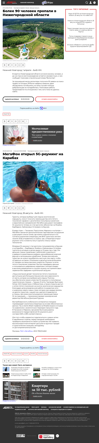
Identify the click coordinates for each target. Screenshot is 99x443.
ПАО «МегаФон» (26, 331)
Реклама (44, 407)
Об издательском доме (22, 407)
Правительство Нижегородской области (15, 60)
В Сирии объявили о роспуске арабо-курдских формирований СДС (80, 45)
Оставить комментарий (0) (50, 99)
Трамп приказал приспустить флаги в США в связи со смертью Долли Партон (80, 30)
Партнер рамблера (31, 435)
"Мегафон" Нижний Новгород (24, 203)
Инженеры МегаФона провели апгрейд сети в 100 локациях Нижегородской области (20, 369)
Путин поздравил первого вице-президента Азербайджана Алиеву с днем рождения (81, 37)
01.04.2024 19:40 (7, 8)
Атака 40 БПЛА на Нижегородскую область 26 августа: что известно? (80, 14)
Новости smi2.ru (9, 145)
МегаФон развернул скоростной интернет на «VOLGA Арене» (51, 368)
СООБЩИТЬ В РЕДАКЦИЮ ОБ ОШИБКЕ (61, 409)
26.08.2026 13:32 (7, 151)
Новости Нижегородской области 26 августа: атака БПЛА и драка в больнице (81, 22)
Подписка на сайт (20, 409)
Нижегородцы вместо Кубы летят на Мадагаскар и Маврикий (21, 374)
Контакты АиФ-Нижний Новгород (38, 409)
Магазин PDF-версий (55, 407)
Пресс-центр (35, 407)
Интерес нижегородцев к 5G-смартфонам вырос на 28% (50, 374)
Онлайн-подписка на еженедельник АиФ (75, 407)
